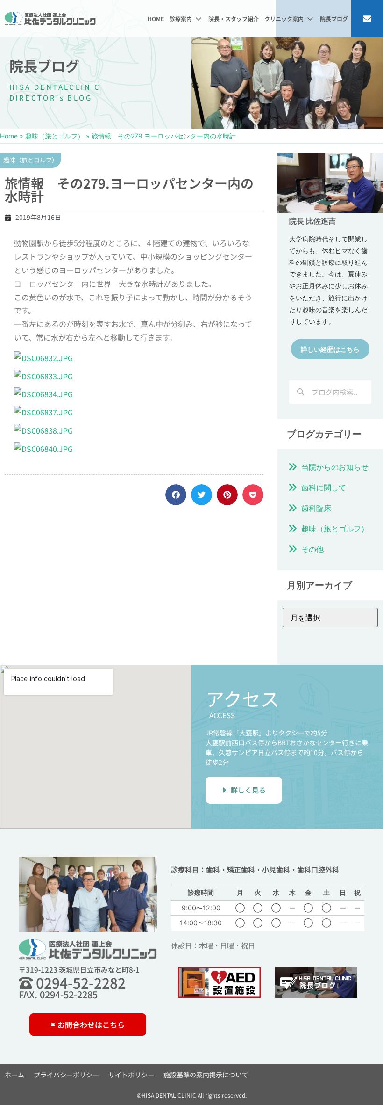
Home (9, 136)
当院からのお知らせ (335, 467)
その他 (312, 549)
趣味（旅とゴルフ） (54, 136)
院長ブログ (44, 65)
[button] (186, 18)
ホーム (14, 1074)
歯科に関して (323, 487)
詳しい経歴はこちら (330, 349)
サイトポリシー (131, 1074)
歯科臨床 (316, 508)
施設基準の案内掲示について (205, 1074)
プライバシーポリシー (66, 1074)
